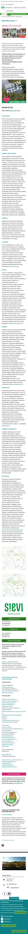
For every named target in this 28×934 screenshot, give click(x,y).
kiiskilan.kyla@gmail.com (16, 384)
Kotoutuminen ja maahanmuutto (20, 7)
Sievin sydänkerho (6, 754)
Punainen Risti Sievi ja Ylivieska (9, 722)
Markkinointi (7, 921)
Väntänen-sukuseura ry (7, 765)
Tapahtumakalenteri (9, 10)
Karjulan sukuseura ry (7, 706)
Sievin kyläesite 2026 (8, 840)
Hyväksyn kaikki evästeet (19, 931)
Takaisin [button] (3, 845)
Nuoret (13, 1)
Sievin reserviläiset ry (7, 741)
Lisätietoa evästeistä (20, 912)
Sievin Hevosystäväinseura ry (9, 732)
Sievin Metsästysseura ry (8, 737)
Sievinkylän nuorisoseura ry (8, 761)
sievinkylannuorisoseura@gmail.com (12, 530)
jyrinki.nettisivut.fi (17, 323)
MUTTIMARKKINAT (9, 4)
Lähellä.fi (4, 662)
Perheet (9, 1)
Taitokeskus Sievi (6, 763)
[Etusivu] (3, 7)
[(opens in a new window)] (4, 894)
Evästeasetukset (14, 898)
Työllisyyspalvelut (9, 7)
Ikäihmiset (21, 1)
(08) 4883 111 (12, 884)
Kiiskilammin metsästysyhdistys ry (10, 708)
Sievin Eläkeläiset (6, 730)
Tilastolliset (7, 919)
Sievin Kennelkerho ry (7, 736)
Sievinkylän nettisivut (7, 692)
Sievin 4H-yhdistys (6, 727)
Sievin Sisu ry (5, 746)
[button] (14, 33)
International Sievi (4, 1)
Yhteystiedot (3, 4)
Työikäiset (17, 1)
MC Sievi (4, 718)
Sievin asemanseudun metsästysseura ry (12, 729)
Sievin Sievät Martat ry (7, 744)
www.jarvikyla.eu (14, 266)
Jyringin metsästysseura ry (8, 703)
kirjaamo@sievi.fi (15, 887)
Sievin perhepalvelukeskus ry (9, 739)
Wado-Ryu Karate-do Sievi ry (9, 767)
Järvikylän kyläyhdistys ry (8, 704)
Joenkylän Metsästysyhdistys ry (10, 701)
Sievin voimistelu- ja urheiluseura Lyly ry (12, 760)
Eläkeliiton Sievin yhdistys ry (9, 699)
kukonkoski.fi (5, 426)
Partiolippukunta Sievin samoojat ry (11, 720)
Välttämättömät (8, 916)
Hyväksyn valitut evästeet (8, 925)
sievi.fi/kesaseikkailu (7, 814)
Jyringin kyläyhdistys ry (7, 687)
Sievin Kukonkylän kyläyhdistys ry (10, 690)
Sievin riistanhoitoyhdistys (8, 743)
